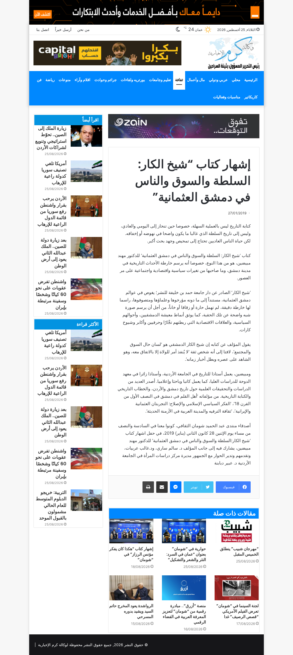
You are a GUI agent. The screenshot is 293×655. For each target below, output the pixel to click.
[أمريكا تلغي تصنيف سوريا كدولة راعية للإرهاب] (86, 171)
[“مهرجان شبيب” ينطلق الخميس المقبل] (237, 531)
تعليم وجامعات (160, 79)
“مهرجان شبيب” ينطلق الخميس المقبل (239, 551)
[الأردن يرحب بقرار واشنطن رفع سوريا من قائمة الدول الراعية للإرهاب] (86, 206)
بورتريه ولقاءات (133, 79)
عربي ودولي (218, 79)
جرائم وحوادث (105, 79)
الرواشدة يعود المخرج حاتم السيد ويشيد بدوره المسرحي (131, 611)
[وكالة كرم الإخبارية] (233, 52)
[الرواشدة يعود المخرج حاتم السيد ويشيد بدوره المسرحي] (131, 587)
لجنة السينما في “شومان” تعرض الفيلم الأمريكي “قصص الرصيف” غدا (237, 611)
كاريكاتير (251, 97)
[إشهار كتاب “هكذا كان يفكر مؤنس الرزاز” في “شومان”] (131, 531)
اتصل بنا (42, 29)
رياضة (50, 79)
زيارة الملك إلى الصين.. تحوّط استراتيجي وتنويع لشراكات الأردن (50, 138)
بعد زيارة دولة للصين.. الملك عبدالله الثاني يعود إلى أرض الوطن (53, 253)
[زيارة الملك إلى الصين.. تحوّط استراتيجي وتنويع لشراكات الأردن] (86, 136)
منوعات (65, 79)
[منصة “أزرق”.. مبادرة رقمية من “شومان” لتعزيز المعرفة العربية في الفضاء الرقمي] (184, 587)
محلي (236, 79)
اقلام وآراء (82, 79)
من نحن (83, 29)
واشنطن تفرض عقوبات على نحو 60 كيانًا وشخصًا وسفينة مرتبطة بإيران (50, 294)
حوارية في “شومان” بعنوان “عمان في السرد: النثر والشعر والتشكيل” (186, 554)
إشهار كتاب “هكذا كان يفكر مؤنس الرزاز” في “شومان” (131, 554)
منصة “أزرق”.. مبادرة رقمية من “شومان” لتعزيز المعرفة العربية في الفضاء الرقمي (184, 614)
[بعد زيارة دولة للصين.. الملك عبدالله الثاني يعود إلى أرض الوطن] (86, 247)
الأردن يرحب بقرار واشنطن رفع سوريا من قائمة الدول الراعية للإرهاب (51, 211)
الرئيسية (251, 79)
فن (39, 79)
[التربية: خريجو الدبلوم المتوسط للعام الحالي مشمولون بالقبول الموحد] (86, 500)
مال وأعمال (196, 79)
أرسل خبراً (63, 29)
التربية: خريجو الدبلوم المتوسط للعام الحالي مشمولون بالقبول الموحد (51, 505)
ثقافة (179, 79)
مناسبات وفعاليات (226, 97)
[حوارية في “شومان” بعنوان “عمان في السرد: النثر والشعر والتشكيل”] (184, 531)
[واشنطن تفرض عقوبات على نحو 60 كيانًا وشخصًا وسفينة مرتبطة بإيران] (86, 289)
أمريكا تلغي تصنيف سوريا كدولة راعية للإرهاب (53, 173)
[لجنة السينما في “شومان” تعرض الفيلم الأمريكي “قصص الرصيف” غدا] (237, 587)
